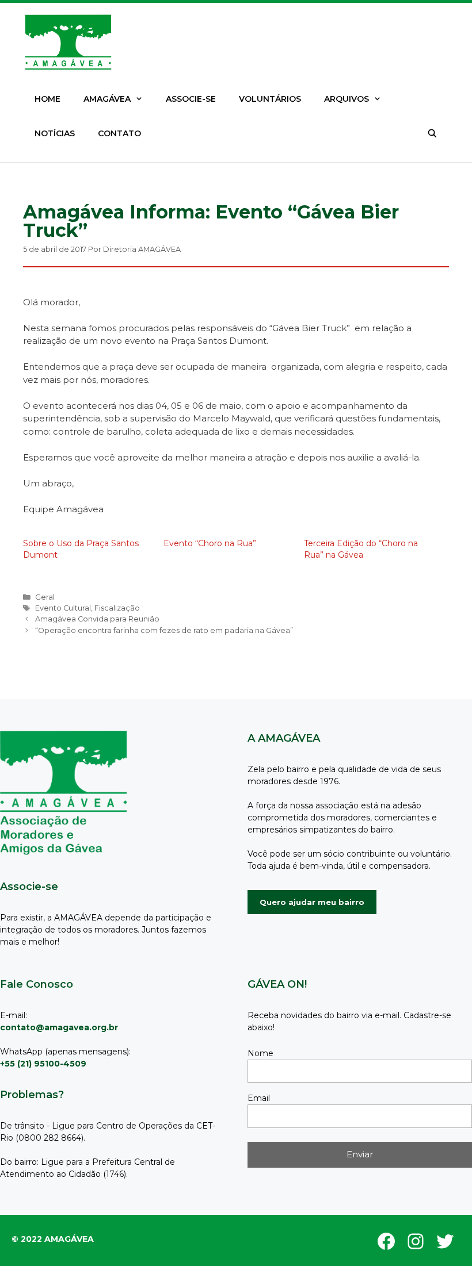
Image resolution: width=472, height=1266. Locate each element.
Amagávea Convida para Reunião (97, 619)
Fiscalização (117, 608)
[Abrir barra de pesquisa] (432, 133)
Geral (45, 597)
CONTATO (119, 133)
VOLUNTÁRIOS (270, 99)
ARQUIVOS (346, 99)
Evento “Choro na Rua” (209, 543)
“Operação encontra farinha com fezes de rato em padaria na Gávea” (164, 630)
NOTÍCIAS (55, 133)
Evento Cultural (63, 608)
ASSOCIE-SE (191, 99)
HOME (47, 99)
